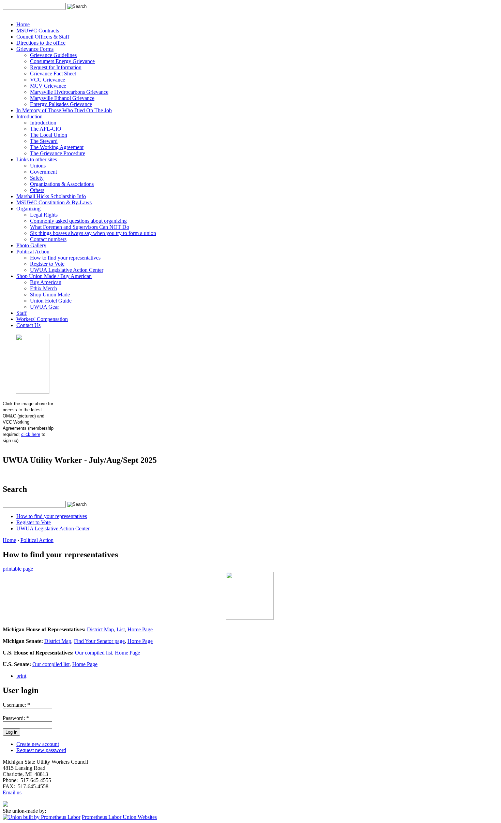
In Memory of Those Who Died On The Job (64, 110)
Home (23, 24)
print (21, 676)
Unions (38, 165)
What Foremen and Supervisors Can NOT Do (79, 227)
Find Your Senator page (99, 641)
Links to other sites (36, 159)
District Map (100, 629)
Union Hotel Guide (51, 301)
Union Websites (140, 817)
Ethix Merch (43, 288)
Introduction (29, 116)
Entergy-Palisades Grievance (61, 104)
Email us (12, 792)
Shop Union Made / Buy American (54, 276)
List (121, 629)
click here (30, 434)
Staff (21, 313)
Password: (16, 718)
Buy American (45, 282)
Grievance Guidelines (53, 55)
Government (43, 172)
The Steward (44, 141)
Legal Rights (44, 215)
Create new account (37, 744)
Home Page (140, 629)
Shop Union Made (50, 294)
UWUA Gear (44, 307)
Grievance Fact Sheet (53, 73)
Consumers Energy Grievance (62, 61)
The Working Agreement (57, 147)
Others (37, 190)
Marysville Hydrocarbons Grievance (69, 92)
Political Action (32, 251)
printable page (18, 569)
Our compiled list (93, 653)
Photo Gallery (31, 245)
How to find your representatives (65, 258)
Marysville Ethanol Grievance (62, 98)
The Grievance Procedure (57, 153)
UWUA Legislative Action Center (66, 270)
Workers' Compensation (42, 319)
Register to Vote (47, 264)
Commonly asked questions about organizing (78, 221)
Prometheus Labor (102, 817)
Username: (16, 705)
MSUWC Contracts (37, 30)
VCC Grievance (47, 80)
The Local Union (48, 135)
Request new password (41, 750)
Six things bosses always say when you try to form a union (93, 233)
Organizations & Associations (62, 184)
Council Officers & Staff (42, 37)
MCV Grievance (48, 86)
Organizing (28, 208)
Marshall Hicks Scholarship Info (51, 196)
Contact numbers (48, 239)
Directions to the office (40, 43)
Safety (37, 178)
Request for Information (55, 67)
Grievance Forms (35, 49)
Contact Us (28, 325)
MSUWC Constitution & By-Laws (54, 202)
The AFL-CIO (45, 129)
